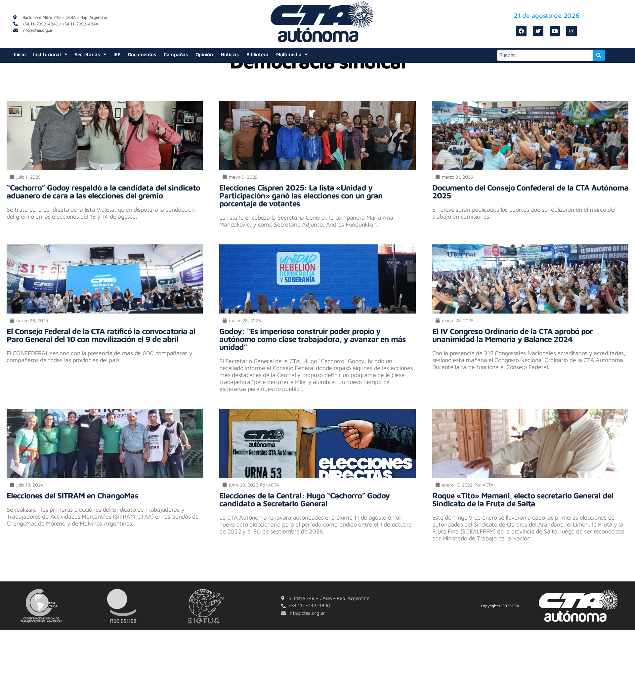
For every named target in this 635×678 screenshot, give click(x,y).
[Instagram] (571, 31)
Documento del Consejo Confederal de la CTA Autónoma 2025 (530, 191)
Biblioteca (257, 54)
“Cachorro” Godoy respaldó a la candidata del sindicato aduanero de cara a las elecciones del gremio (103, 191)
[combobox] (545, 55)
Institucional (47, 54)
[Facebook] (521, 31)
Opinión (204, 54)
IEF (116, 54)
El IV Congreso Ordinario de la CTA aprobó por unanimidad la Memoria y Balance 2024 (512, 335)
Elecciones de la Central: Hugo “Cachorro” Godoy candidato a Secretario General (304, 499)
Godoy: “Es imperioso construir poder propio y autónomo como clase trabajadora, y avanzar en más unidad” (312, 339)
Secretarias (87, 54)
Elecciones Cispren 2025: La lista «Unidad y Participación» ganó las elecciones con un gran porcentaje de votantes (301, 195)
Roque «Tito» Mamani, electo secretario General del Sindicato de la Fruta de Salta (522, 499)
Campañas (176, 54)
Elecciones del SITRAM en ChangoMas (72, 495)
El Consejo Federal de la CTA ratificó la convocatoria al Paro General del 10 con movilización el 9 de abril (101, 335)
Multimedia (288, 54)
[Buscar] (599, 55)
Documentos (142, 54)
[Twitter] (538, 31)
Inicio (19, 54)
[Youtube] (555, 31)
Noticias (230, 54)
